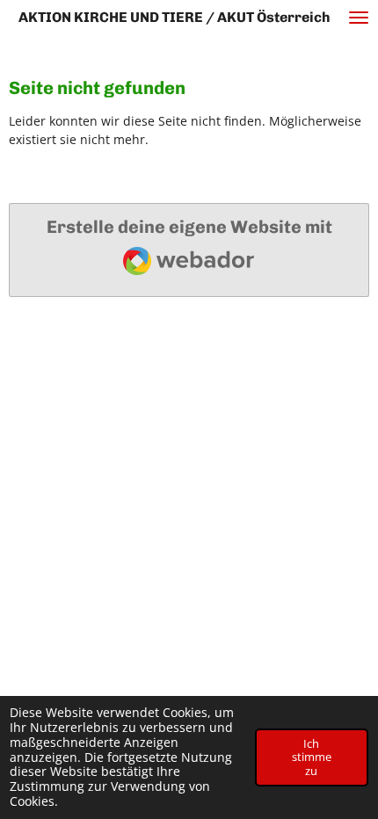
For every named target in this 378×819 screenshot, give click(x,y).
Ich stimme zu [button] (311, 757)
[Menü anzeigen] (358, 17)
